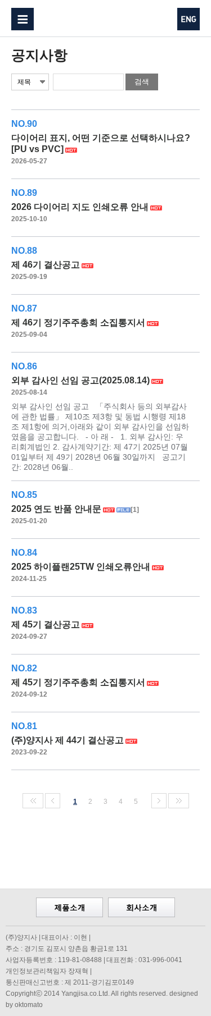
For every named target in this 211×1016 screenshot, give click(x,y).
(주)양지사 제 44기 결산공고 (67, 740)
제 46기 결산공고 (45, 264)
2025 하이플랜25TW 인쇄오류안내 (80, 566)
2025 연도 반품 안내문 (56, 509)
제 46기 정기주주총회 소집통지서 (78, 322)
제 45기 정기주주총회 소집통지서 (78, 682)
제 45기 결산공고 (45, 624)
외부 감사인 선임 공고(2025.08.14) (80, 380)
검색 (141, 81)
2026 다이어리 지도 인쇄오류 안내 (80, 207)
